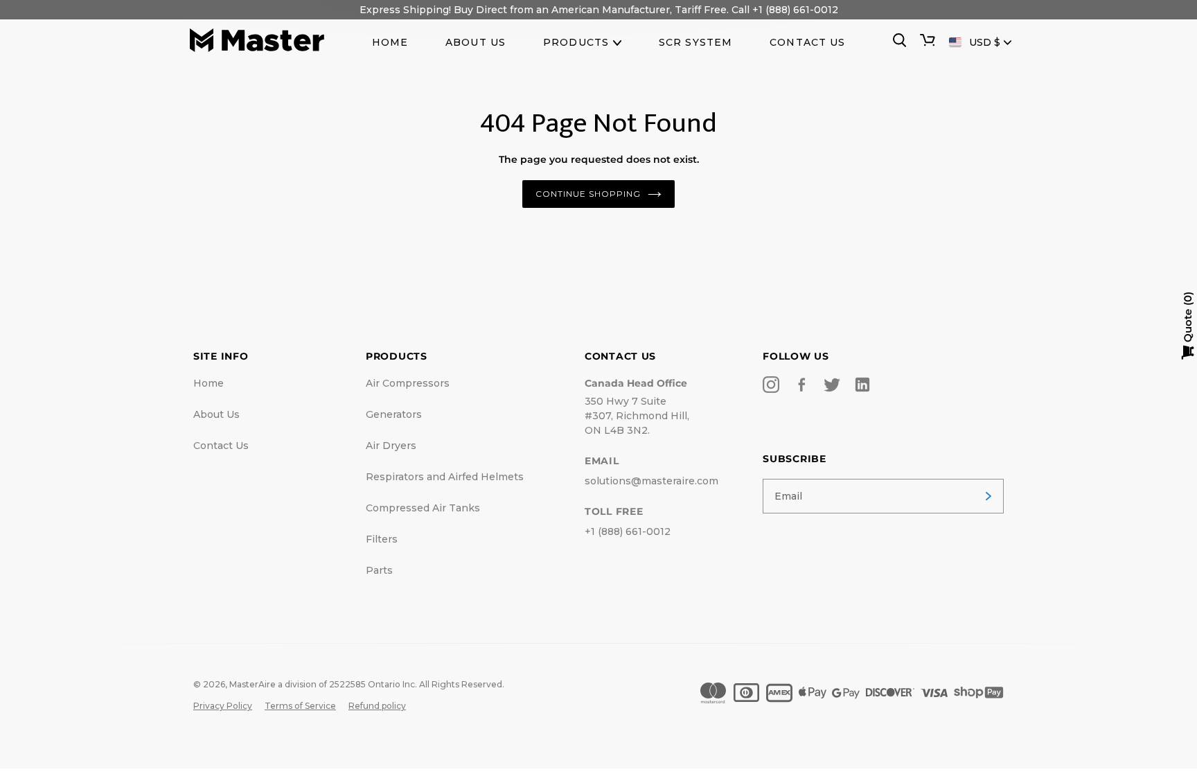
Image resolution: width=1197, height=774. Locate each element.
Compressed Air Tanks (423, 508)
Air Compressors (408, 383)
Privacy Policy (222, 706)
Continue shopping (587, 193)
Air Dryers (391, 445)
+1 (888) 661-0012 (628, 531)
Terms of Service (300, 706)
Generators (394, 414)
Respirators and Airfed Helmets (445, 476)
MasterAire (252, 684)
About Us (216, 414)
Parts (379, 570)
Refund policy (377, 706)
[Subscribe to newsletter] (988, 496)
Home (208, 383)
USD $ (984, 42)
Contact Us (221, 445)
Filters (382, 539)
